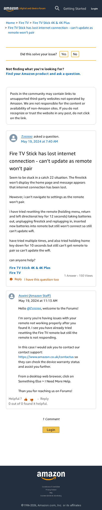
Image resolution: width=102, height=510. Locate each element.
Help (51, 492)
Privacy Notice (51, 489)
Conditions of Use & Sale (51, 487)
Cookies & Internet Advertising (51, 495)
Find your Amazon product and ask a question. (43, 74)
